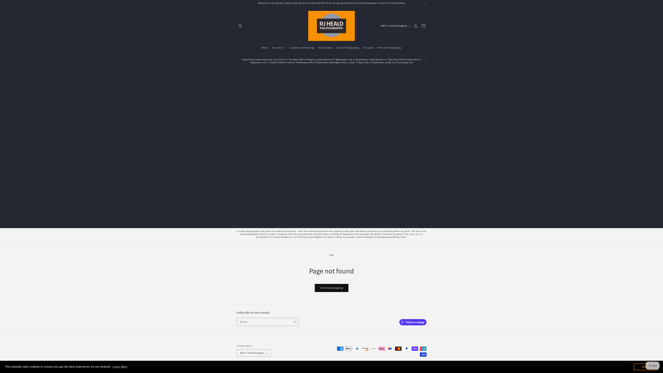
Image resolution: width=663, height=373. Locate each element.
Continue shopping (331, 287)
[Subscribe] (295, 322)
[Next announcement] (425, 3)
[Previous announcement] (238, 3)
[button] (240, 26)
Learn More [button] (120, 366)
